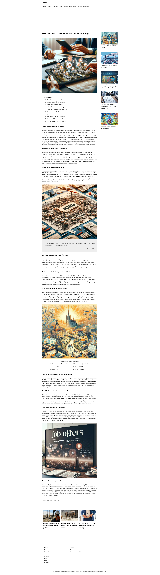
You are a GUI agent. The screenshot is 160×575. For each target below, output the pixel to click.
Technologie (86, 6)
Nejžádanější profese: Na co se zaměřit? (56, 116)
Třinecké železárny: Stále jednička (55, 99)
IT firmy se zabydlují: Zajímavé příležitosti (57, 109)
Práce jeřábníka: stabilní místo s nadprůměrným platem (51, 525)
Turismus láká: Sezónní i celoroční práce (56, 107)
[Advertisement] (80, 16)
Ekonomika (55, 6)
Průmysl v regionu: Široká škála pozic (56, 102)
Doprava (49, 6)
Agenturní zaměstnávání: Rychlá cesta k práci (57, 114)
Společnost (79, 6)
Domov (44, 6)
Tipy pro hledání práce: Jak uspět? (55, 119)
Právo (74, 6)
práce (44, 530)
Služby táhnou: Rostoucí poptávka (55, 104)
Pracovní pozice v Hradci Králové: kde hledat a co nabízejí (87, 525)
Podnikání (66, 6)
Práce (70, 6)
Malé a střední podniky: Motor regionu (56, 111)
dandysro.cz (45, 2)
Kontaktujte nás (56, 500)
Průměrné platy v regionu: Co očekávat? (56, 121)
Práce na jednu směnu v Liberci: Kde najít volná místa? (69, 525)
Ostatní (60, 6)
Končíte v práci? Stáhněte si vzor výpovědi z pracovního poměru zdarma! (108, 106)
